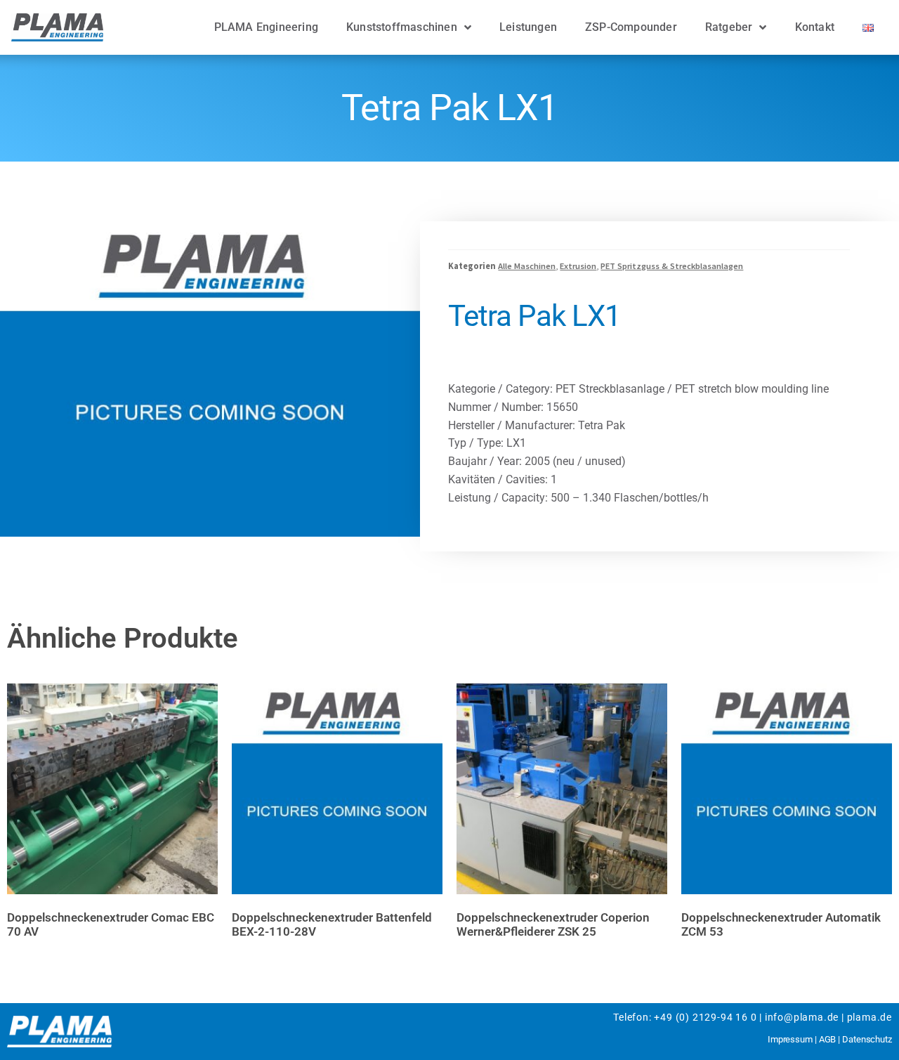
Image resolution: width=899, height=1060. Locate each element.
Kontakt (814, 27)
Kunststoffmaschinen (401, 27)
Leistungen (528, 27)
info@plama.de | (804, 1017)
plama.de (869, 1017)
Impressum (790, 1039)
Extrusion (578, 266)
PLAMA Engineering (266, 27)
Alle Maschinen (527, 266)
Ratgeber (729, 27)
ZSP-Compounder (631, 27)
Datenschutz (867, 1039)
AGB (827, 1039)
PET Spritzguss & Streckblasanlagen (672, 266)
